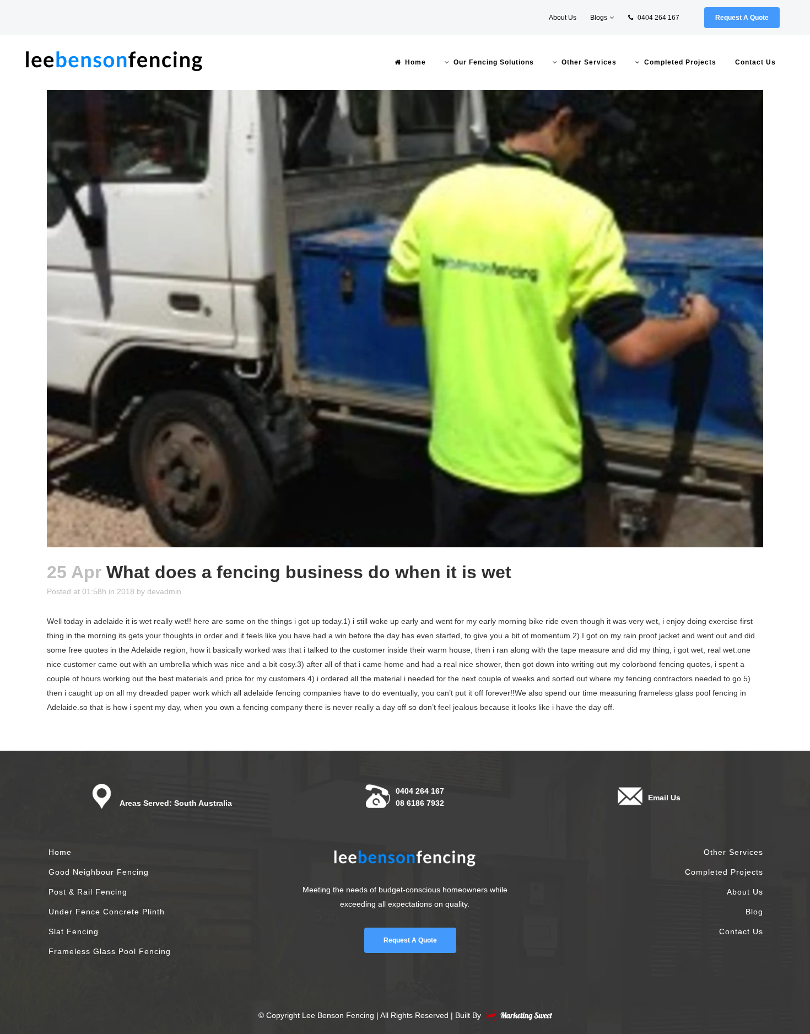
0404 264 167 (657, 17)
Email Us (664, 797)
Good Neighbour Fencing (98, 872)
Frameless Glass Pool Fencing (109, 951)
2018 (125, 591)
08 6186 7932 (420, 803)
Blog (754, 911)
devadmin (164, 591)
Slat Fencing (73, 931)
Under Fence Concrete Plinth (106, 911)
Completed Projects (724, 872)
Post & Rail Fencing (87, 891)
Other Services (733, 852)
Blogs (598, 17)
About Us (562, 17)
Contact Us (741, 931)
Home (60, 852)
